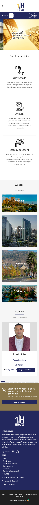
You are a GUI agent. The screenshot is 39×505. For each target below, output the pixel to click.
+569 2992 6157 (9, 484)
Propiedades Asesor (26, 370)
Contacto (6, 468)
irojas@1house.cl (11, 370)
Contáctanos (19, 402)
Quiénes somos (8, 466)
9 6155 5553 (20, 365)
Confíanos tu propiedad (11, 471)
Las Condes (19, 228)
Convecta (23, 500)
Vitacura (19, 200)
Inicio (5, 458)
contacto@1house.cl (11, 481)
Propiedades (7, 461)
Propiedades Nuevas (10, 463)
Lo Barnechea (19, 263)
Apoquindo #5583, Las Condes (14, 477)
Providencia (20, 291)
